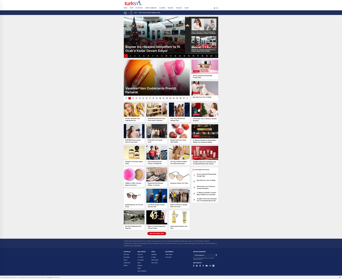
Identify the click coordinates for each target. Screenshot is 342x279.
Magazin (170, 8)
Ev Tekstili (139, 8)
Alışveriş (162, 8)
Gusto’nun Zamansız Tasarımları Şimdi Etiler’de (151, 12)
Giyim (131, 8)
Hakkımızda (127, 262)
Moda (125, 8)
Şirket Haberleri (151, 8)
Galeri (186, 8)
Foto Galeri (141, 260)
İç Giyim (153, 257)
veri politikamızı (49, 277)
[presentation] (129, 12)
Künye (125, 260)
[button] (126, 56)
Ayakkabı (154, 254)
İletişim (126, 265)
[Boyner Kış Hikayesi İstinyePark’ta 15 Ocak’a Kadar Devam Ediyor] (203, 42)
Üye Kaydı (126, 257)
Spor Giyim (154, 262)
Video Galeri (168, 254)
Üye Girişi (126, 254)
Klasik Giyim (154, 260)
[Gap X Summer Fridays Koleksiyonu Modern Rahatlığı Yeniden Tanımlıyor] (203, 24)
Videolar (179, 8)
